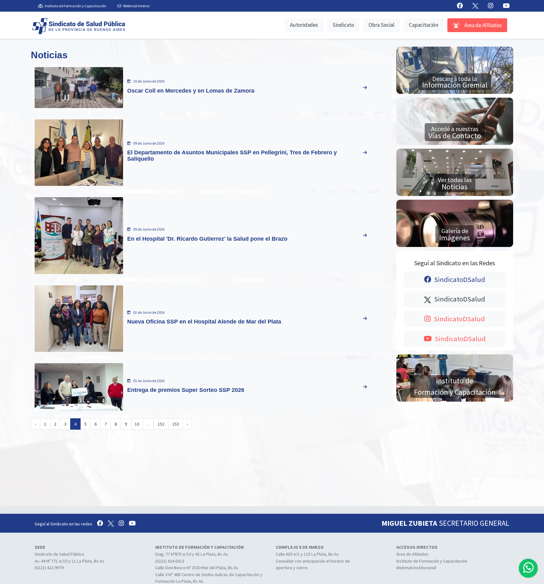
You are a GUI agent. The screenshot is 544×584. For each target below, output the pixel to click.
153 (175, 424)
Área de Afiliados (482, 25)
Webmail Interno (136, 5)
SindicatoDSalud (459, 279)
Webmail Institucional (416, 567)
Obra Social (381, 24)
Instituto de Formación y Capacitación (75, 5)
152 (161, 424)
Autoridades (304, 24)
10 (137, 424)
